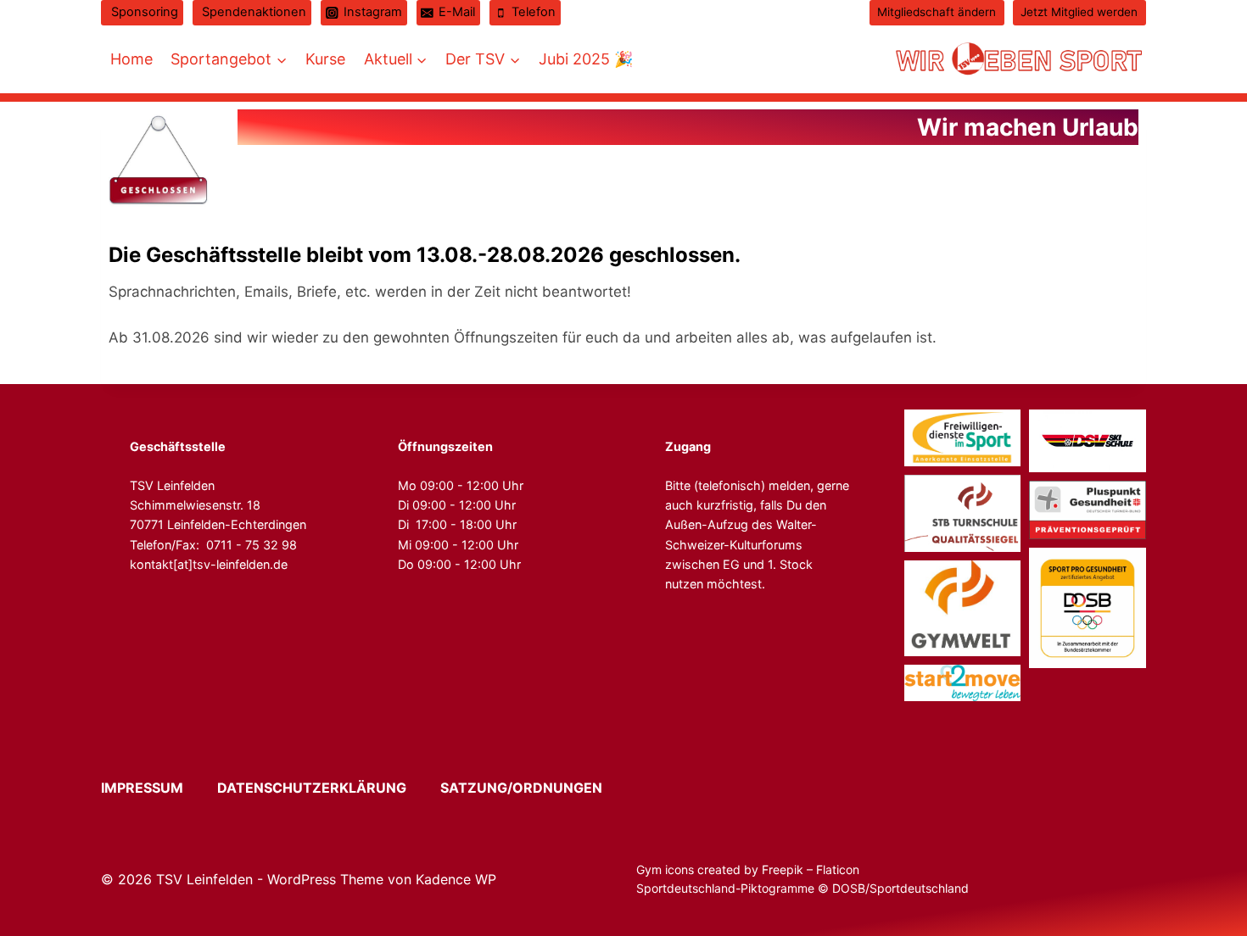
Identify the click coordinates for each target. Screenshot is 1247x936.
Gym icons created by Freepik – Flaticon (747, 869)
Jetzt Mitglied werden (1079, 12)
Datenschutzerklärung (327, 787)
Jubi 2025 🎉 (586, 59)
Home (131, 59)
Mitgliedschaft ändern (936, 12)
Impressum (157, 787)
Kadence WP (456, 879)
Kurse (325, 59)
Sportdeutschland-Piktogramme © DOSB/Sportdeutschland (804, 888)
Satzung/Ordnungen (521, 787)
